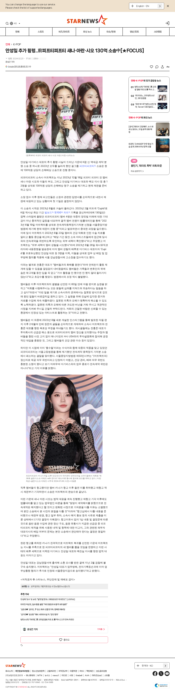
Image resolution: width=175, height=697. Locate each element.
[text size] (168, 66)
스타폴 (107, 675)
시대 (71, 675)
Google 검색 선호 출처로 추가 (18, 66)
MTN (39, 675)
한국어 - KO (147, 665)
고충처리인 (51, 671)
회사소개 (9, 671)
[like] (151, 66)
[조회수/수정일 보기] (18, 58)
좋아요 (66, 640)
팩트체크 (90, 671)
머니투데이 (30, 675)
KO (15, 23)
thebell (79, 675)
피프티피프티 (86, 166)
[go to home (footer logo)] (15, 665)
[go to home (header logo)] (87, 19)
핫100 (57, 212)
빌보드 (48, 212)
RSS (82, 671)
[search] (7, 23)
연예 (7, 44)
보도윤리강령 (101, 671)
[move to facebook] (155, 673)
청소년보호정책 (38, 671)
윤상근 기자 (9, 62)
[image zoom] (99, 149)
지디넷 (64, 675)
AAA (87, 675)
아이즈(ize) (97, 675)
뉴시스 (47, 675)
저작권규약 (63, 671)
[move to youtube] (167, 673)
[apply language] (160, 6)
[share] (162, 66)
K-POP (17, 44)
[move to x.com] (161, 673)
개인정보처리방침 (22, 671)
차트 (66, 212)
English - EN (142, 6)
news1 (56, 675)
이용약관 (73, 671)
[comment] (157, 66)
